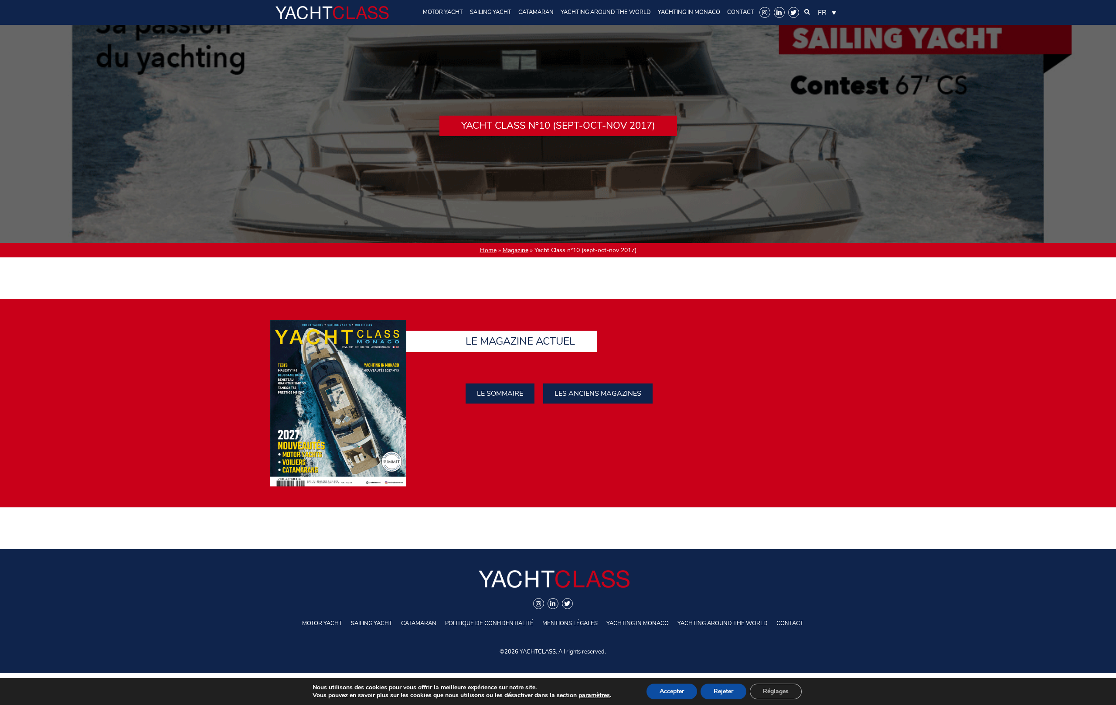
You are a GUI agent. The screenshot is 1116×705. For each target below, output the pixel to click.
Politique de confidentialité (489, 623)
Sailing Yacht (490, 12)
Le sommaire (500, 393)
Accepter (672, 691)
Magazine (515, 250)
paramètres (594, 695)
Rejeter (723, 691)
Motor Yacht (443, 12)
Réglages (776, 691)
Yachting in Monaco (689, 12)
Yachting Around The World (606, 12)
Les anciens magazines (598, 393)
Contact (740, 12)
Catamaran (536, 12)
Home (488, 250)
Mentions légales (570, 623)
